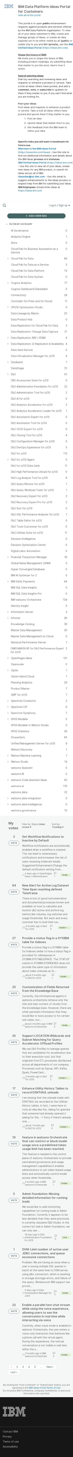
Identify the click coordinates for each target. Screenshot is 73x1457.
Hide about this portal (29, 15)
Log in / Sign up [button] (58, 205)
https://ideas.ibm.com (55, 47)
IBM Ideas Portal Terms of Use (44, 1387)
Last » (14, 1372)
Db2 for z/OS (34, 978)
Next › (50, 1366)
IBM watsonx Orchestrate (38, 1025)
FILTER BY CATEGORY (20, 224)
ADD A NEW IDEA (37, 215)
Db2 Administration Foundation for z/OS (38, 1237)
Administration (39, 876)
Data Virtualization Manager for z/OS (38, 1293)
